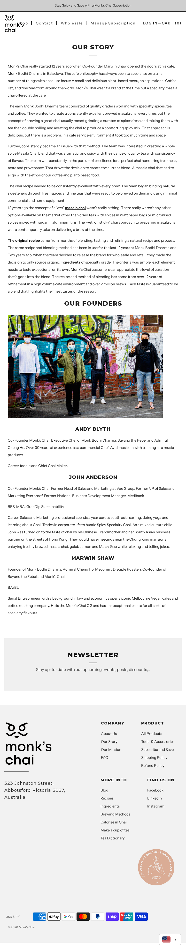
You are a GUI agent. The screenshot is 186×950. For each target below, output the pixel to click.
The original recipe (24, 240)
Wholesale (72, 23)
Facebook (155, 790)
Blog (104, 790)
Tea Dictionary (113, 838)
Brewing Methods (115, 814)
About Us (109, 733)
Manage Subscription (113, 23)
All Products (151, 733)
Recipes (107, 798)
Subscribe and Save (157, 749)
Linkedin (154, 798)
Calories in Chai (114, 822)
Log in (150, 23)
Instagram (155, 806)
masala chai (75, 207)
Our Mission (111, 749)
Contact (44, 23)
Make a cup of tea (115, 830)
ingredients (71, 262)
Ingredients (110, 806)
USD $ (10, 917)
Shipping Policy (154, 757)
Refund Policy (152, 765)
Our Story (109, 741)
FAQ (104, 757)
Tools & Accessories (157, 741)
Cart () (172, 23)
